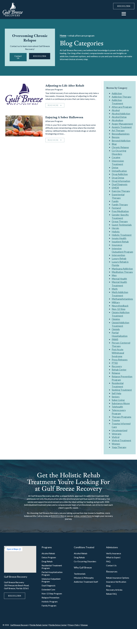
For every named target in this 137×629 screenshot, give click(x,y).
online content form (83, 516)
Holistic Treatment (122, 234)
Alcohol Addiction (121, 113)
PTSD (115, 362)
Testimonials (79, 573)
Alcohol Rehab (48, 553)
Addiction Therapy (121, 96)
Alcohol (116, 110)
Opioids (116, 329)
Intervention (118, 255)
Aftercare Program (54, 89)
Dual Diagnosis (119, 184)
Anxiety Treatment (122, 127)
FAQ (108, 561)
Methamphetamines (122, 298)
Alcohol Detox (119, 116)
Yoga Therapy (119, 447)
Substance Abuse (121, 403)
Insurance (117, 244)
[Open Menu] (124, 14)
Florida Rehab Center (39, 625)
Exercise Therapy (121, 191)
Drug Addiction (120, 174)
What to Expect (113, 557)
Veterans (116, 433)
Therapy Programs (121, 416)
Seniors (115, 396)
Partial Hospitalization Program (52, 573)
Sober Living (118, 400)
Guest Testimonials (122, 224)
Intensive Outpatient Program (51, 580)
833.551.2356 (57, 516)
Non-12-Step (118, 309)
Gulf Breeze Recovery (19, 625)
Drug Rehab (47, 561)
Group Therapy (120, 221)
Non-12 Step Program (52, 593)
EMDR (115, 187)
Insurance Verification (116, 581)
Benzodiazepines (121, 133)
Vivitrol (115, 437)
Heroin (115, 228)
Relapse (116, 372)
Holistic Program (50, 601)
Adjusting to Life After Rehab (64, 85)
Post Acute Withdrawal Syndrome (118, 353)
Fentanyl (116, 207)
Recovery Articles (114, 589)
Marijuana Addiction (122, 268)
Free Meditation (120, 211)
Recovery (117, 366)
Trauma (116, 420)
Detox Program (49, 557)
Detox (115, 167)
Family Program (49, 605)
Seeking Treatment (122, 389)
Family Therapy (120, 204)
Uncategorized (119, 430)
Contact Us (111, 565)
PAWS (115, 339)
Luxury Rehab (119, 258)
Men (114, 275)
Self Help (116, 393)
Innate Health (119, 238)
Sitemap (84, 625)
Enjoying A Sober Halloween (64, 117)
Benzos (115, 137)
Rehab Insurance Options (117, 577)
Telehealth (117, 406)
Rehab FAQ (111, 593)
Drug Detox (118, 177)
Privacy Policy (74, 625)
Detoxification (119, 170)
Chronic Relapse (120, 147)
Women (116, 443)
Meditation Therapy (122, 271)
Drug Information (121, 181)
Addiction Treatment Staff (86, 581)
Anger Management (122, 123)
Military (116, 302)
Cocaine (116, 157)
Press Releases (120, 359)
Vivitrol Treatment (121, 440)
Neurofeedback (120, 305)
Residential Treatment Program (52, 566)
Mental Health (119, 278)
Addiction (117, 93)
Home (63, 35)
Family (115, 201)
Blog (114, 143)
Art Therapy (118, 130)
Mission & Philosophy (84, 577)
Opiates (116, 319)
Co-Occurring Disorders (85, 561)
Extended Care (48, 589)
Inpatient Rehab (120, 241)
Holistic (116, 231)
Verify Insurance (113, 553)
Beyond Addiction (121, 140)
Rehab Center (119, 369)
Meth (115, 288)
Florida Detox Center (58, 625)
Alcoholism (117, 120)
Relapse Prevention (50, 597)
